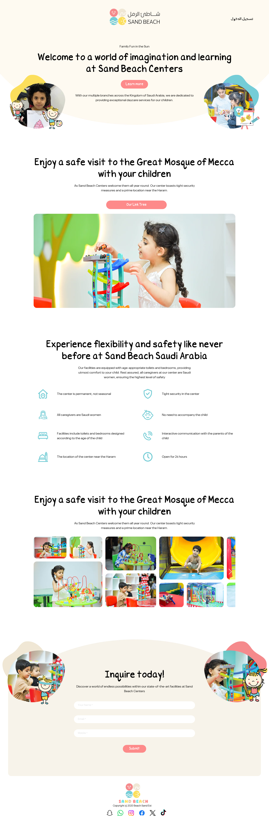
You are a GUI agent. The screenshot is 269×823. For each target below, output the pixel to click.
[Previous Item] (39, 572)
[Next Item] (230, 572)
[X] (152, 813)
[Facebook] (142, 813)
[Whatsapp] (120, 813)
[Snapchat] (109, 813)
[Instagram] (131, 813)
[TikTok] (163, 813)
